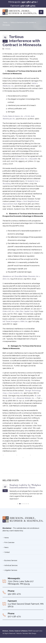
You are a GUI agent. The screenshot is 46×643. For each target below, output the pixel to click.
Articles (7, 49)
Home (5, 22)
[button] (18, 504)
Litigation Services (10, 570)
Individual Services (11, 565)
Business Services (10, 560)
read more (14, 499)
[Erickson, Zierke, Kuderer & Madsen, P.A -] (20, 12)
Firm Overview (9, 542)
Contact (7, 552)
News (6, 547)
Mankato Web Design (29, 633)
